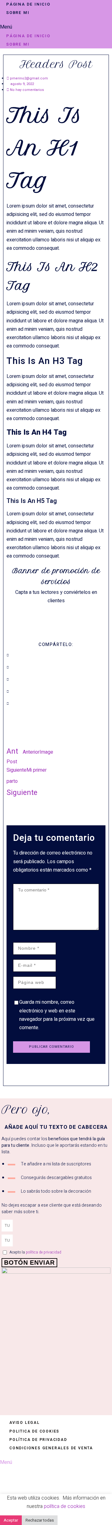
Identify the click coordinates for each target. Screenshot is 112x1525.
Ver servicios (56, 613)
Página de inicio (28, 4)
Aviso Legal (24, 1422)
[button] (56, 27)
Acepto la (35, 1252)
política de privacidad (43, 1252)
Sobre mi (17, 13)
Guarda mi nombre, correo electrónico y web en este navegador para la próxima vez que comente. (57, 1014)
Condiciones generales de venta (51, 1448)
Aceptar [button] (11, 1520)
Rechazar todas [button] (40, 1520)
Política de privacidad (38, 1439)
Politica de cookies (34, 1431)
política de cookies (64, 1506)
